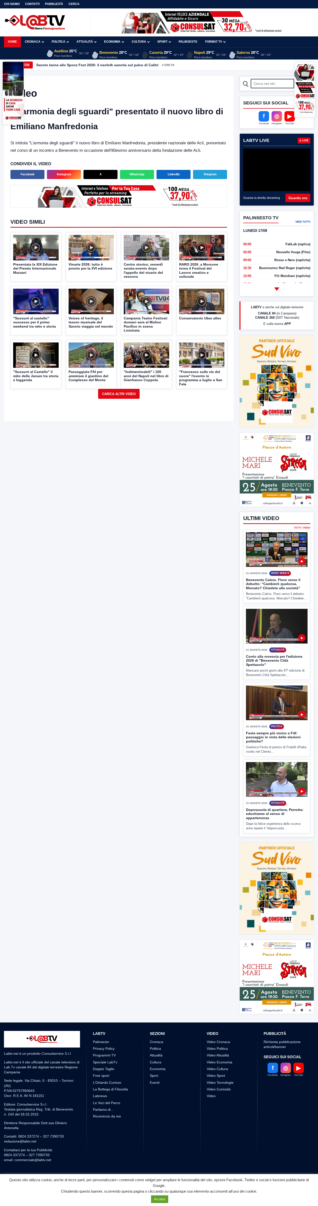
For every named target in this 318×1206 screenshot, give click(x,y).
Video (211, 1096)
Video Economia (219, 1062)
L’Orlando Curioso (107, 1082)
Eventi (154, 1082)
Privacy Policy (104, 1049)
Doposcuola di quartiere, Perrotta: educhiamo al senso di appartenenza (275, 814)
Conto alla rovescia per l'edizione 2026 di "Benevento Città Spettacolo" (274, 660)
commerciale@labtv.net (32, 1160)
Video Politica (217, 1049)
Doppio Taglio (103, 1069)
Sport (162, 41)
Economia (112, 41)
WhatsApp (137, 174)
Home (12, 41)
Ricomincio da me (107, 1116)
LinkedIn (174, 174)
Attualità (85, 41)
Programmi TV (104, 1055)
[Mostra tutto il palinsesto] (276, 289)
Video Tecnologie (220, 1082)
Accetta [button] (159, 1199)
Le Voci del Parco (106, 1103)
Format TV (213, 41)
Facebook (28, 174)
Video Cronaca (218, 1042)
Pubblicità (54, 4)
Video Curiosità (219, 1089)
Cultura (139, 41)
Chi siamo (12, 4)
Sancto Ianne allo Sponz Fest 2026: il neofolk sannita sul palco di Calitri (97, 65)
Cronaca (32, 41)
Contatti (32, 4)
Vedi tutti (302, 221)
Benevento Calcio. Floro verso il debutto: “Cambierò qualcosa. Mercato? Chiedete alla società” (273, 584)
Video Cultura (217, 1069)
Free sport (101, 1076)
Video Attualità (218, 1055)
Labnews (100, 1096)
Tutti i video (302, 528)
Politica (58, 41)
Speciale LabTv (105, 1062)
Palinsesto (188, 41)
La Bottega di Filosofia (110, 1089)
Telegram (210, 174)
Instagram (64, 174)
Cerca (74, 4)
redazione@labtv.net (20, 1141)
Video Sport (216, 1076)
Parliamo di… (103, 1110)
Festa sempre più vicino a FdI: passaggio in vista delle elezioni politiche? (273, 737)
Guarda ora (297, 198)
